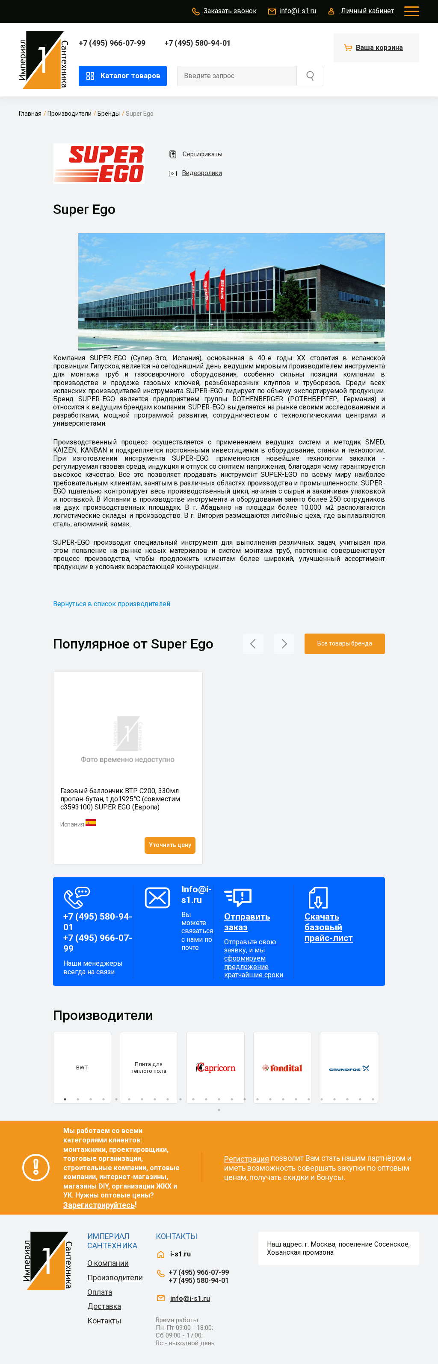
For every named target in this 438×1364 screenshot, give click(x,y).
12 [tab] (206, 1099)
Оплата (99, 1292)
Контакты (104, 1320)
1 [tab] (65, 1099)
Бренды (109, 113)
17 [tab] (270, 1099)
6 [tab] (129, 1099)
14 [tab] (232, 1099)
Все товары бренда (344, 643)
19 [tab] (296, 1099)
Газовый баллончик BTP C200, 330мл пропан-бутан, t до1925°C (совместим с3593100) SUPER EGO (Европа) (120, 799)
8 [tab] (155, 1099)
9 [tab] (167, 1099)
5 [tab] (116, 1099)
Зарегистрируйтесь (99, 1204)
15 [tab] (244, 1099)
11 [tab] (193, 1099)
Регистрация (246, 1158)
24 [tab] (360, 1099)
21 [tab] (321, 1099)
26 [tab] (219, 1110)
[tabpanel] (82, 1068)
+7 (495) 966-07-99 (112, 42)
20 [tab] (309, 1099)
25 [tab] (373, 1099)
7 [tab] (142, 1099)
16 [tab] (257, 1099)
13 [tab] (219, 1099)
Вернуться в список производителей (111, 604)
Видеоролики (202, 173)
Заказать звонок (230, 11)
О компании (108, 1263)
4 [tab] (103, 1099)
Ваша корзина (379, 48)
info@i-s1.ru (298, 11)
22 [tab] (334, 1099)
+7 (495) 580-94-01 (197, 42)
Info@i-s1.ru (196, 894)
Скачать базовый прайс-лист (329, 927)
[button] (253, 643)
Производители (69, 113)
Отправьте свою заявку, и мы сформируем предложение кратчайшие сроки (253, 945)
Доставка (104, 1306)
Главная (30, 113)
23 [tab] (347, 1099)
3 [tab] (90, 1099)
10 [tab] (180, 1099)
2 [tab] (78, 1099)
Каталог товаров (130, 75)
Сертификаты (202, 154)
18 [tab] (283, 1099)
